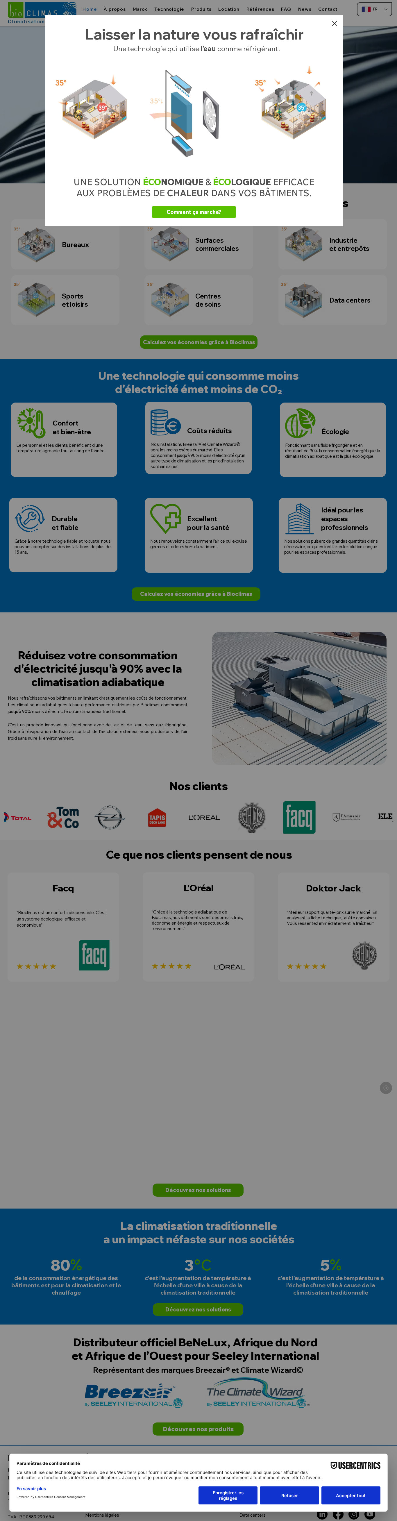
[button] (334, 23)
